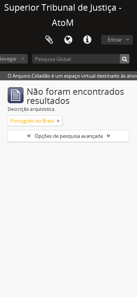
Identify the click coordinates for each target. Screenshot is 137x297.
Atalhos (87, 40)
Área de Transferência (49, 40)
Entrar (115, 39)
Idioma (68, 40)
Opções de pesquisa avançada (69, 136)
